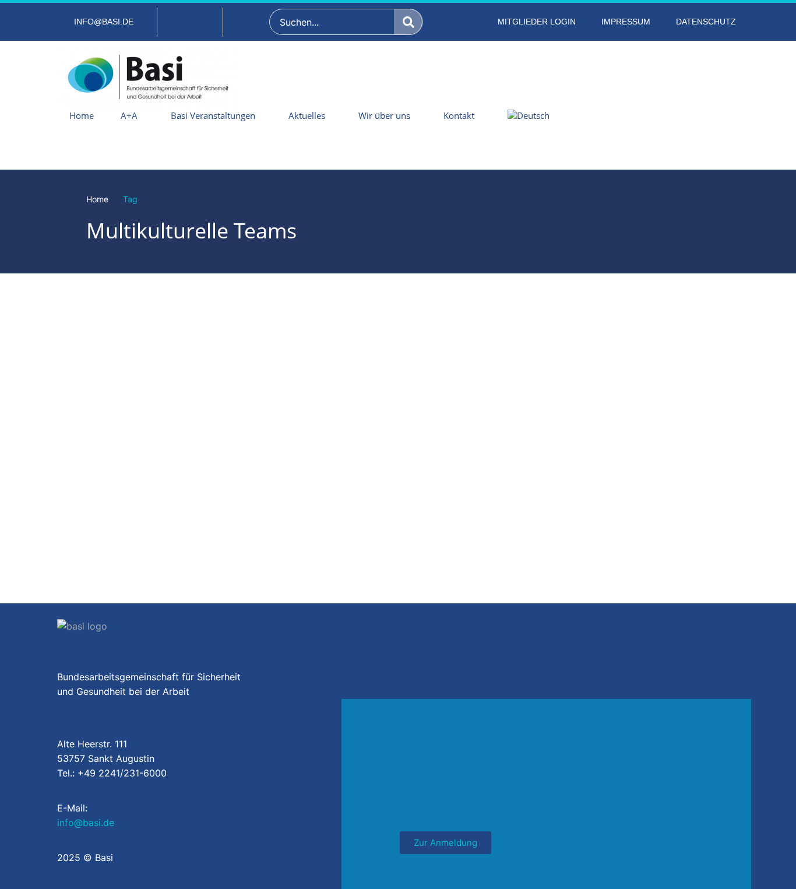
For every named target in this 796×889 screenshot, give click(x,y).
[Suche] (408, 22)
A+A (129, 115)
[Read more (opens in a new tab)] (96, 22)
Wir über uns (384, 115)
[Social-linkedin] (190, 22)
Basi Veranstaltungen (213, 115)
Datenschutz (706, 21)
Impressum (625, 21)
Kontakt (458, 115)
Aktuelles (306, 115)
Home (81, 115)
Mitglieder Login (537, 21)
